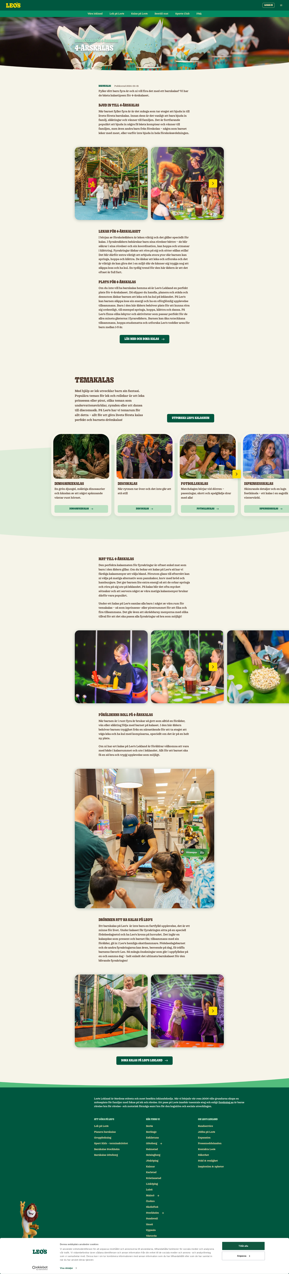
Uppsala (151, 1230)
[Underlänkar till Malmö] (158, 1196)
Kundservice (205, 1126)
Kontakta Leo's (206, 1149)
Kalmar (150, 1166)
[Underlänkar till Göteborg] (161, 1143)
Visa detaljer (66, 1268)
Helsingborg (153, 1155)
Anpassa (241, 1255)
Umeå (149, 1224)
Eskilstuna (152, 1138)
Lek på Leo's (101, 1126)
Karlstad (151, 1172)
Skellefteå (152, 1207)
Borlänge (151, 1132)
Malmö (150, 1195)
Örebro (150, 1201)
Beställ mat (161, 13)
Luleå (149, 1189)
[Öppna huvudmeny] (281, 5)
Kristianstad (153, 1178)
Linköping (152, 1184)
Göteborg (151, 1143)
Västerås (151, 1236)
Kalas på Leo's (139, 13)
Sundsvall (152, 1218)
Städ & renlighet (208, 1161)
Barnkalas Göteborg (106, 1155)
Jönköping (152, 1161)
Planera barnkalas (105, 1132)
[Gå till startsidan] (13, 5)
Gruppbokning (102, 1138)
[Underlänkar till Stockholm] (163, 1213)
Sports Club (182, 13)
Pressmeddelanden (209, 1143)
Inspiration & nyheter (211, 1166)
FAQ (199, 13)
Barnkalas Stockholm (107, 1149)
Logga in (268, 5)
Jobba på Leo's (206, 1132)
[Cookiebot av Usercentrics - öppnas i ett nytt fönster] (40, 1268)
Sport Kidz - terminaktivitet (111, 1143)
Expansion (204, 1138)
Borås (149, 1126)
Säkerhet (203, 1155)
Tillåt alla (243, 1246)
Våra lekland (95, 13)
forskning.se (226, 1102)
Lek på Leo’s (117, 13)
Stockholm (152, 1213)
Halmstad (152, 1149)
